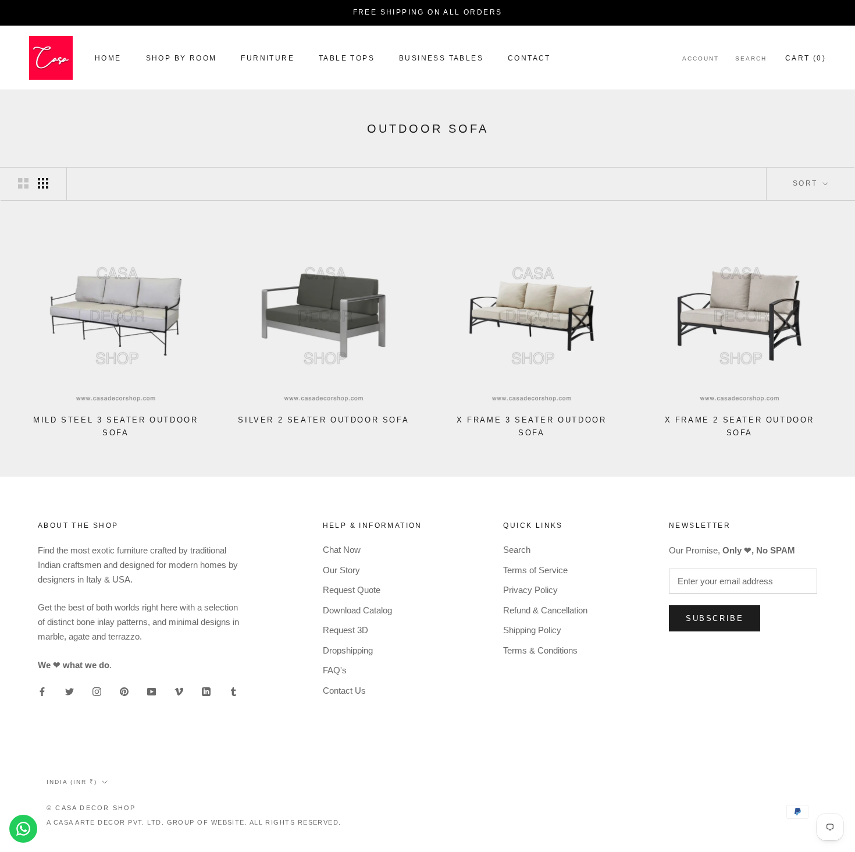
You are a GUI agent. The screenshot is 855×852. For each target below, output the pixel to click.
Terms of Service (535, 570)
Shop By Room (181, 58)
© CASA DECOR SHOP (91, 807)
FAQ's (335, 670)
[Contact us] (23, 829)
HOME (108, 58)
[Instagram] (96, 691)
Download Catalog (357, 610)
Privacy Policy (530, 590)
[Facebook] (42, 691)
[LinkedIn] (206, 691)
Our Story (341, 570)
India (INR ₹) (72, 782)
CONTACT (529, 58)
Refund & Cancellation (545, 610)
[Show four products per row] (43, 183)
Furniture (267, 58)
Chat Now (342, 550)
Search (751, 58)
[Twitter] (69, 691)
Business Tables (441, 58)
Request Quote (351, 590)
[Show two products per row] (23, 183)
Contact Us (344, 690)
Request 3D (345, 630)
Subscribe (714, 618)
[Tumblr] (233, 691)
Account (700, 58)
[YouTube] (151, 691)
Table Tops (347, 58)
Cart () (805, 58)
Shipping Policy (532, 630)
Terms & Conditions (540, 650)
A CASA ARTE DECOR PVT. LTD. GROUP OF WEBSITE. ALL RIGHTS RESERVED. (194, 822)
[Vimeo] (178, 691)
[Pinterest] (124, 691)
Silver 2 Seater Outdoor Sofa (323, 420)
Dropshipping (348, 650)
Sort (807, 183)
